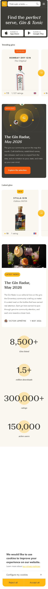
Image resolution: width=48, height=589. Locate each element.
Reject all (13, 582)
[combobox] (24, 3)
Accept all (35, 582)
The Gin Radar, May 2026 (17, 285)
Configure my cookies (17, 574)
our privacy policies (31, 566)
